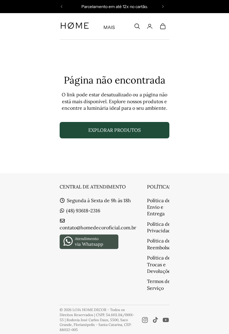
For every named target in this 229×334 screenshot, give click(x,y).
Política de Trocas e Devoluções (160, 264)
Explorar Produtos (114, 130)
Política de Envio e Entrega (159, 207)
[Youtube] (165, 320)
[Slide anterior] (61, 6)
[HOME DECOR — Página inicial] (74, 26)
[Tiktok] (155, 320)
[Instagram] (144, 320)
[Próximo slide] (162, 6)
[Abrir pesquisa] (137, 26)
